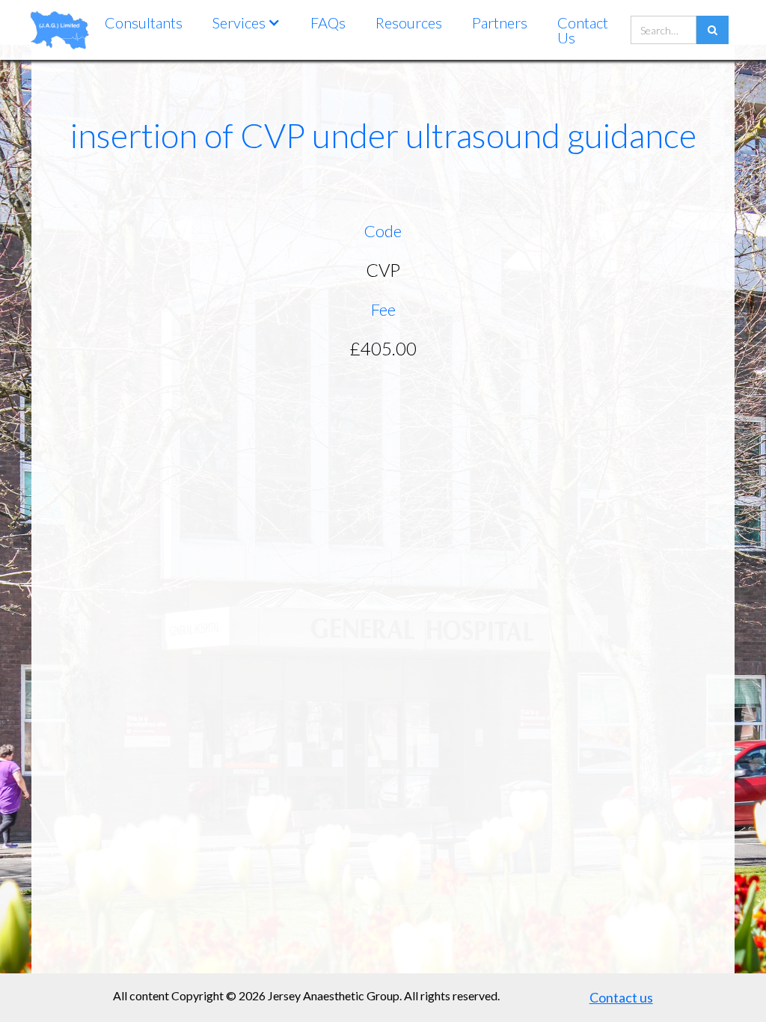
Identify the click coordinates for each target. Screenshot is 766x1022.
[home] (60, 29)
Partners (499, 22)
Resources (409, 22)
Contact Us (582, 29)
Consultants (144, 22)
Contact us (621, 997)
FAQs (328, 22)
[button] (246, 22)
